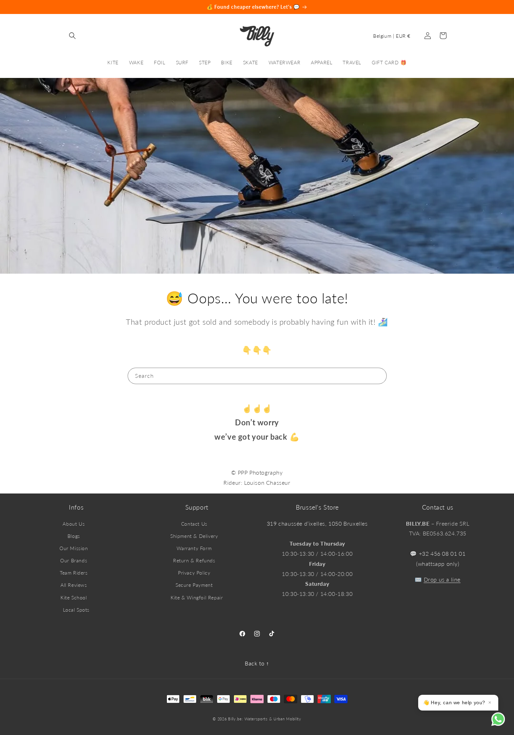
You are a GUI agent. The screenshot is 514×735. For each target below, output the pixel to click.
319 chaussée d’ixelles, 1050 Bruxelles (317, 523)
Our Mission (73, 548)
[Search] (378, 375)
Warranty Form (194, 548)
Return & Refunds (194, 560)
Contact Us (194, 524)
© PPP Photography (257, 472)
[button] (72, 35)
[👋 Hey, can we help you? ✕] (502, 723)
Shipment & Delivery (194, 536)
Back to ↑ (257, 663)
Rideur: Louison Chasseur (256, 482)
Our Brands (73, 560)
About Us (74, 524)
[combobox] (257, 376)
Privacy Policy (194, 573)
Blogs (73, 536)
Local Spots (76, 610)
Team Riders (74, 573)
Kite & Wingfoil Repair (197, 597)
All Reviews (73, 585)
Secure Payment (194, 585)
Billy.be (235, 718)
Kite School (73, 597)
